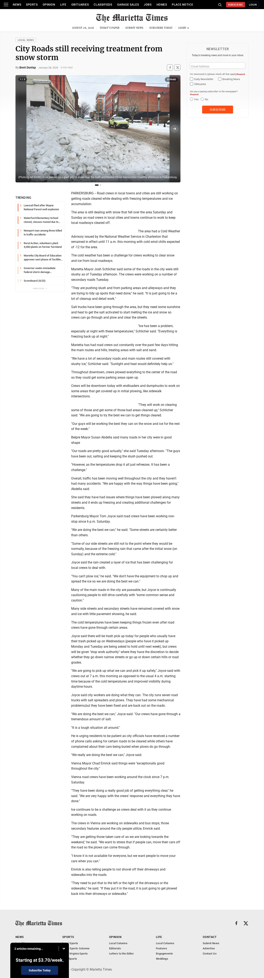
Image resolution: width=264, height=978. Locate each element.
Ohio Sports (69, 958)
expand (171, 79)
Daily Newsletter (203, 79)
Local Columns (118, 943)
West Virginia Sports (75, 953)
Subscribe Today (161, 27)
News (17, 4)
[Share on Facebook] (170, 67)
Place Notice (182, 4)
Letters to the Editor (121, 953)
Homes (162, 4)
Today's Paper (110, 27)
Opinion (49, 4)
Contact (210, 937)
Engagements (164, 953)
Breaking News (231, 79)
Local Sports (70, 943)
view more (39, 288)
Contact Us (210, 953)
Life (63, 4)
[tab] (97, 185)
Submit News (134, 27)
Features (161, 948)
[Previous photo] (21, 128)
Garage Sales (128, 4)
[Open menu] (6, 4)
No (206, 99)
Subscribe (235, 4)
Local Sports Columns (76, 948)
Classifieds (103, 4)
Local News (26, 40)
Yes (196, 99)
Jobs (147, 4)
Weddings (162, 958)
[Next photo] (174, 128)
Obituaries (80, 4)
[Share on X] (177, 67)
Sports (32, 4)
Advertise (209, 948)
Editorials (115, 948)
